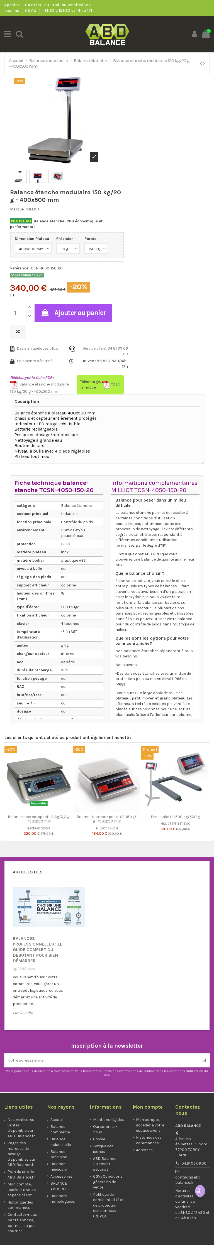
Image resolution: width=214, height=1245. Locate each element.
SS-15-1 (113, 828)
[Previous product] (201, 63)
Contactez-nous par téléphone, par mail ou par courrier (22, 1222)
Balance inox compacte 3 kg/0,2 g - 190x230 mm (38, 819)
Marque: (17, 209)
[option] (41, 953)
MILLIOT (32, 209)
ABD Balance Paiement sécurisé (104, 1164)
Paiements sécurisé (34, 360)
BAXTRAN (33, 828)
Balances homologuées (62, 1199)
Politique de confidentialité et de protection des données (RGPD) (108, 1205)
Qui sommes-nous (105, 1129)
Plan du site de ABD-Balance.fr (21, 1174)
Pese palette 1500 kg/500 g (175, 816)
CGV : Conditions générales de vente (108, 1182)
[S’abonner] (204, 1060)
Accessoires (61, 1176)
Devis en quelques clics (37, 348)
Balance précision (58, 1154)
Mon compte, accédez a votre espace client (22, 1189)
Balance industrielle (60, 1142)
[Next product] (204, 63)
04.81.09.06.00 (193, 1163)
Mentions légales (108, 1119)
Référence (19, 268)
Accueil (56, 1119)
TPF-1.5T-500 (181, 824)
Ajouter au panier (80, 313)
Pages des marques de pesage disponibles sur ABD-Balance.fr (22, 1154)
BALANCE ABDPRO (58, 1186)
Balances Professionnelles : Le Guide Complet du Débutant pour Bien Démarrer (37, 949)
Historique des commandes (20, 1205)
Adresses (144, 1150)
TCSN (115, 384)
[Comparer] (34, 810)
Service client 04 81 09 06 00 (105, 351)
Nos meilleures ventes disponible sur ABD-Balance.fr (21, 1127)
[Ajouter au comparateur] (18, 332)
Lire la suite (23, 1012)
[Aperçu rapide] (43, 810)
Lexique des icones (103, 1149)
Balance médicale (58, 1166)
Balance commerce (60, 1129)
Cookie (99, 1139)
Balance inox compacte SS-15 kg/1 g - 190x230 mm (107, 819)
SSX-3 (45, 828)
